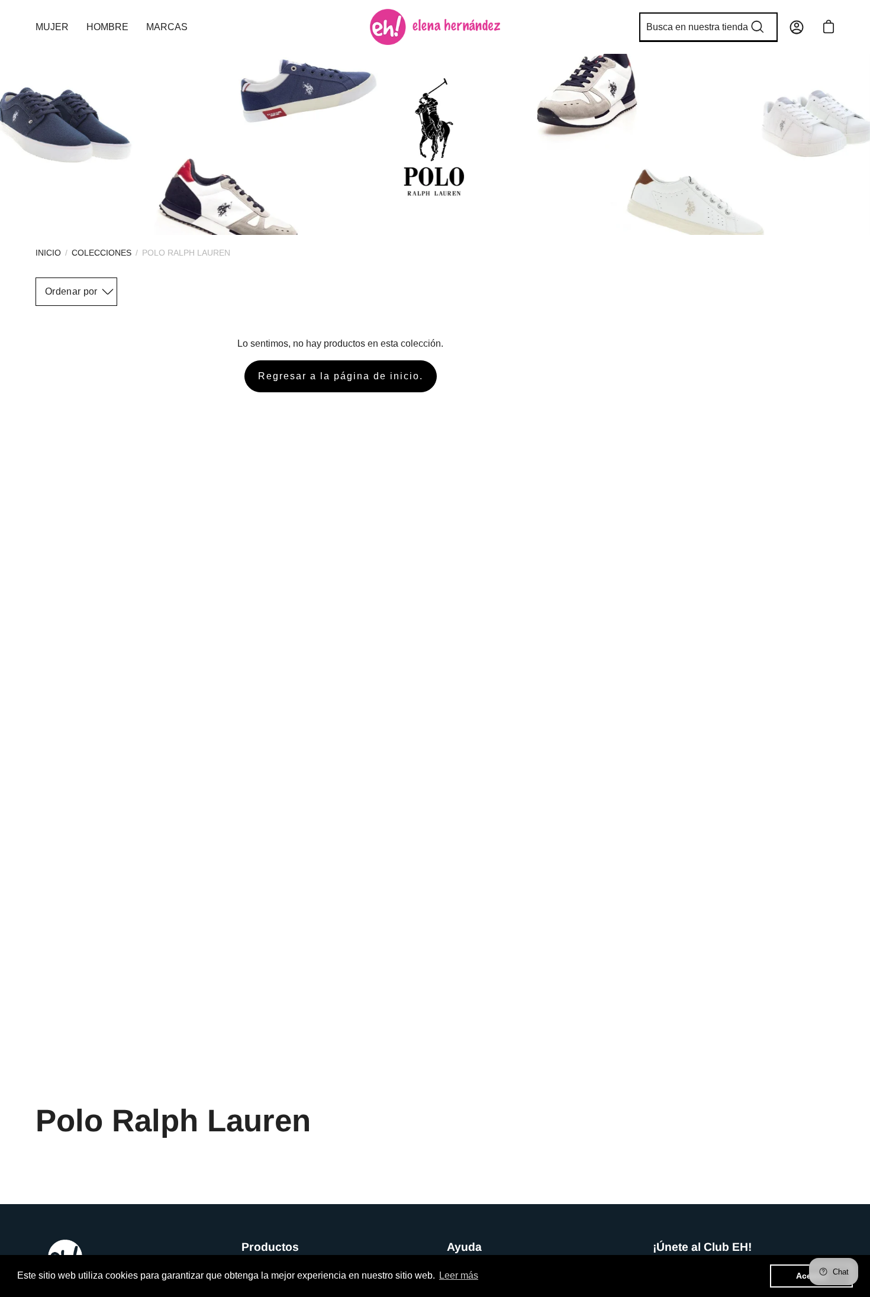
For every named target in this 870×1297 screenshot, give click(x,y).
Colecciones (101, 252)
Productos (270, 1246)
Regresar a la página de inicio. (340, 376)
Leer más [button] (458, 1275)
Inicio (48, 252)
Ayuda (464, 1246)
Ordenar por (71, 291)
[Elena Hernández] (435, 27)
